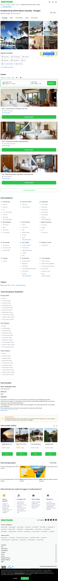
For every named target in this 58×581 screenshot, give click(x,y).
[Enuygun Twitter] (51, 520)
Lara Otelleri (51, 531)
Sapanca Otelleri (36, 531)
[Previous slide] (3, 98)
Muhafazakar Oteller (34, 537)
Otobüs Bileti (4, 548)
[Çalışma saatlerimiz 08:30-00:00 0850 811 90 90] (49, 1)
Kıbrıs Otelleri (43, 527)
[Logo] (7, 2)
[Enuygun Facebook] (46, 520)
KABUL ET (25, 578)
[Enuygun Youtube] (56, 520)
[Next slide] (55, 98)
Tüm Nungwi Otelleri (7, 6)
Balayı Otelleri (4, 537)
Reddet (35, 573)
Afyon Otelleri (44, 531)
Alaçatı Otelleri (27, 531)
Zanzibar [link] (18, 4)
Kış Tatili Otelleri (31, 539)
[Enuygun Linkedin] (53, 520)
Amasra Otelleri (38, 529)
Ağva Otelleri (4, 529)
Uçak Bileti (3, 545)
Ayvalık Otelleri (46, 529)
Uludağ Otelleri (51, 527)
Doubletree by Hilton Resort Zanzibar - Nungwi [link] (30, 4)
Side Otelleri (28, 527)
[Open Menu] (56, 2)
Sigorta (3, 556)
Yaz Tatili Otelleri (39, 539)
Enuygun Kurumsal (5, 558)
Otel (2, 546)
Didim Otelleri (35, 527)
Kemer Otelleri (20, 527)
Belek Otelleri (4, 531)
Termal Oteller (12, 537)
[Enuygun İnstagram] (48, 520)
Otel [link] (4, 4)
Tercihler (15, 578)
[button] (29, 35)
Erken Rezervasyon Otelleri (23, 537)
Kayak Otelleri (23, 539)
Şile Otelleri (20, 531)
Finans (2, 554)
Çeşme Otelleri (12, 527)
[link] (1, 4)
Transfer (3, 552)
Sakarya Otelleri (11, 529)
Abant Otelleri (20, 529)
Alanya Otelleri (4, 527)
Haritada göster (49, 53)
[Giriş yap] (53, 2)
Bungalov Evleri (14, 539)
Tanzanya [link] (8, 4)
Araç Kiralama (4, 550)
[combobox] (17, 83)
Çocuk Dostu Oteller (5, 539)
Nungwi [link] (13, 4)
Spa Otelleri (43, 537)
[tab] (5, 18)
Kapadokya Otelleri (29, 529)
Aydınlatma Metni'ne (20, 573)
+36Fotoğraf (51, 42)
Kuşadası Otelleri (12, 531)
